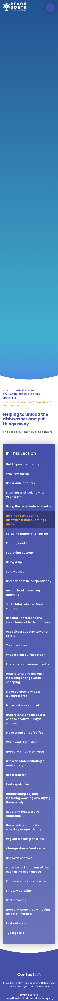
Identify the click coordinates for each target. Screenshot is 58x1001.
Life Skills (9, 398)
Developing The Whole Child (21, 394)
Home (6, 390)
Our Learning (25, 390)
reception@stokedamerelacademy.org (29, 998)
